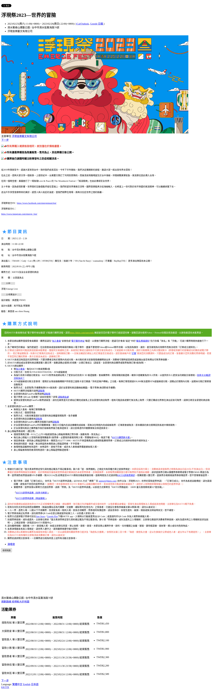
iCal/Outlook (82, 23)
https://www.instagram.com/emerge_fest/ (19, 214)
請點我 (41, 391)
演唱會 (11, 544)
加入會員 (56, 341)
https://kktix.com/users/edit (82, 333)
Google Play (52, 516)
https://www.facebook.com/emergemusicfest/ (36, 203)
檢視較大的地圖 (20, 601)
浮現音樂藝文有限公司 (24, 136)
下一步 (5, 140)
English (26, 684)
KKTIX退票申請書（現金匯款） (31, 498)
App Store (40, 516)
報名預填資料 (142, 341)
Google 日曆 (97, 23)
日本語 (35, 684)
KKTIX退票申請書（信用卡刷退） (32, 493)
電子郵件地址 (78, 341)
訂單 (134, 353)
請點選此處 (63, 397)
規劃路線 (6, 601)
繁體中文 (17, 684)
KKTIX (5, 687)
